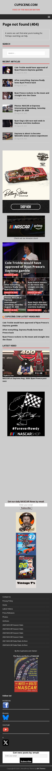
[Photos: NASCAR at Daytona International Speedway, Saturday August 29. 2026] (8, 111)
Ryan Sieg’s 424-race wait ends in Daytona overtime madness (30, 122)
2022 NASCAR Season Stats (13, 637)
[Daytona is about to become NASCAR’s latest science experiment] (8, 138)
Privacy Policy (8, 601)
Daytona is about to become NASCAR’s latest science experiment (31, 134)
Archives (6, 621)
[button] (48, 17)
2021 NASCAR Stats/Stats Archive (15, 641)
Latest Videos (8, 609)
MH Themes (41, 768)
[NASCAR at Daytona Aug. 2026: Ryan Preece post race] (26, 364)
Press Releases (9, 613)
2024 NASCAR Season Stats (13, 629)
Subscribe (26, 508)
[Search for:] (26, 53)
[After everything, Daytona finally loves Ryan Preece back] (8, 85)
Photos (5, 617)
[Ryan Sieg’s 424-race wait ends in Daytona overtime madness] (8, 125)
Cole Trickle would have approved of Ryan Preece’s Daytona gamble (31, 68)
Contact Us (7, 597)
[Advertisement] (26, 472)
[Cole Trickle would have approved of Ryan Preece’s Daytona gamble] (8, 72)
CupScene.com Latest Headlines (22, 316)
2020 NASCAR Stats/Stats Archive (15, 645)
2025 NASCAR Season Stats (13, 625)
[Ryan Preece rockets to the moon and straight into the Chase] (8, 98)
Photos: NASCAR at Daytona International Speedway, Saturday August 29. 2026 (30, 107)
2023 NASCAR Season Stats (13, 633)
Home (5, 605)
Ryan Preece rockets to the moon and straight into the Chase (32, 94)
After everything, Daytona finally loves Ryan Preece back (30, 81)
